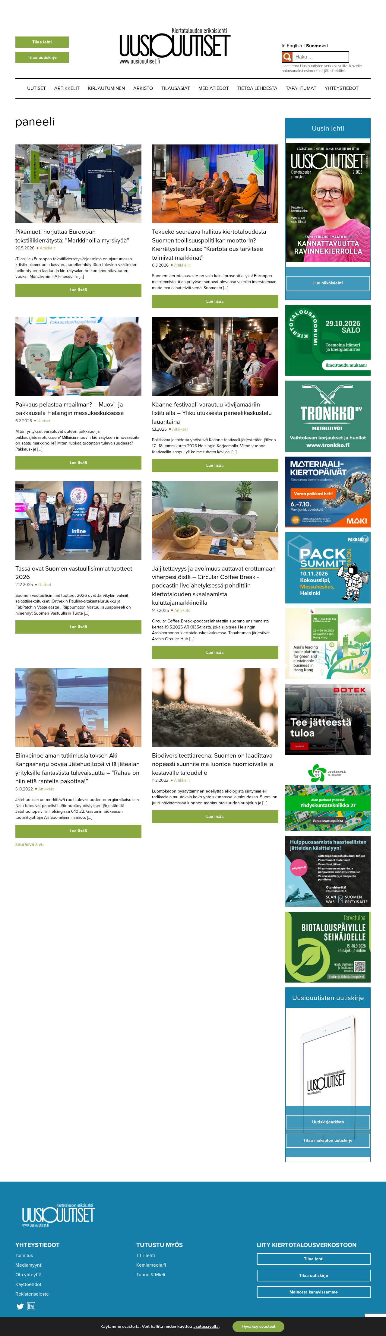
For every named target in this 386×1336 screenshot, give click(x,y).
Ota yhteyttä (28, 1275)
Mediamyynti (29, 1265)
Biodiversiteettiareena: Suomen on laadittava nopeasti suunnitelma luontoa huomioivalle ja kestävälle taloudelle (212, 764)
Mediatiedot (213, 88)
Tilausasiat (175, 88)
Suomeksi (317, 46)
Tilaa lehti (42, 42)
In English (292, 46)
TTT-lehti (145, 1255)
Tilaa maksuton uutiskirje (328, 1140)
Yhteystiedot (342, 88)
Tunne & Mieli (150, 1275)
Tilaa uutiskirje (42, 57)
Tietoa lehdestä (257, 88)
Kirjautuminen (106, 88)
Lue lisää (78, 290)
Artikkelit (67, 88)
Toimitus (24, 1255)
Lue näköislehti (328, 283)
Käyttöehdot (28, 1284)
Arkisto (143, 88)
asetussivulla (206, 1326)
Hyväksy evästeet (258, 1326)
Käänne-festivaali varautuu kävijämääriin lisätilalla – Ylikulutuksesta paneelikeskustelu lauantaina (212, 413)
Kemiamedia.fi (151, 1265)
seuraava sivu (29, 844)
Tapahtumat (301, 88)
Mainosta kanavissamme (314, 1292)
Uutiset (36, 88)
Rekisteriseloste (32, 1294)
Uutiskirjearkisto (328, 1122)
